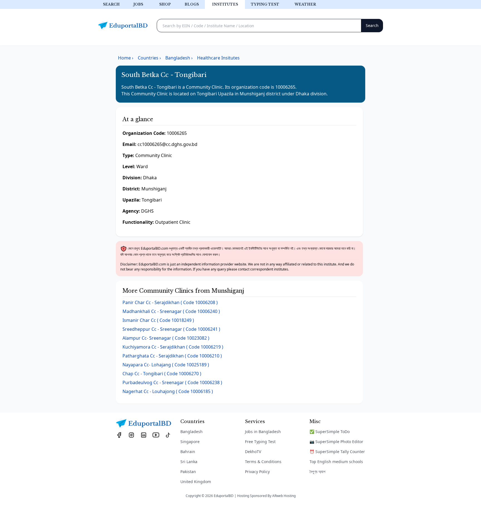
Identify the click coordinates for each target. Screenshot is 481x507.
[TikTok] (168, 434)
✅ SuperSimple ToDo (330, 431)
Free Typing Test (260, 441)
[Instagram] (131, 434)
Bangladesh (191, 431)
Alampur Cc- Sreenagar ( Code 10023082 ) (165, 338)
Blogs (192, 4)
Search (111, 4)
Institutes (225, 4)
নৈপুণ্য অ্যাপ (317, 471)
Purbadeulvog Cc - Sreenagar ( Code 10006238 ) (172, 382)
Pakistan (188, 471)
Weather (305, 4)
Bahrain (187, 451)
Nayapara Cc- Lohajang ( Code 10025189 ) (165, 365)
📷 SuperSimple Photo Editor (336, 441)
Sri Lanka (188, 461)
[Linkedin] (143, 434)
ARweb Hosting (284, 495)
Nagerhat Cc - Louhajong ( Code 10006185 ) (167, 391)
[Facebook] (119, 434)
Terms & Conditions (263, 461)
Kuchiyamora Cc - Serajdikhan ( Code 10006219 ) (172, 347)
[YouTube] (156, 434)
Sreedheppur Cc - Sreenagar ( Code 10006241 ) (171, 329)
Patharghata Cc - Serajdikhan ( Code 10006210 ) (172, 356)
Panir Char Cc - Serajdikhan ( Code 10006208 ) (170, 302)
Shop (165, 4)
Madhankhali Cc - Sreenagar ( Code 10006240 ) (171, 311)
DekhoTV (253, 451)
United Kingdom (195, 481)
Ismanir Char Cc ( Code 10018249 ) (158, 320)
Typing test (265, 4)
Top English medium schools (336, 461)
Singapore (190, 441)
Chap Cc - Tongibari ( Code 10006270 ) (161, 374)
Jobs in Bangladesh (263, 431)
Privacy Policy (257, 471)
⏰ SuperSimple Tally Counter (337, 451)
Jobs (138, 4)
